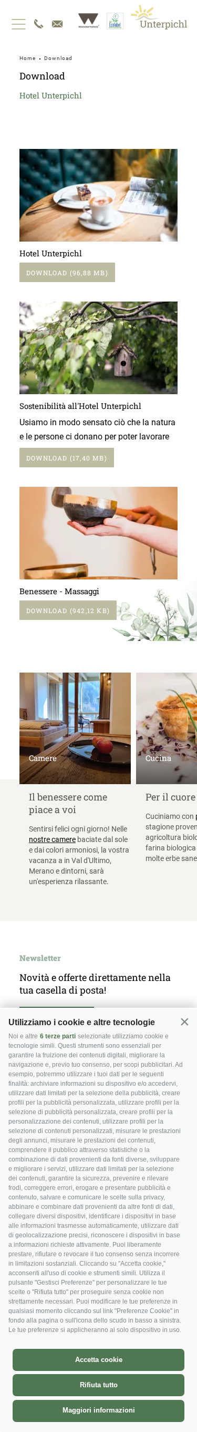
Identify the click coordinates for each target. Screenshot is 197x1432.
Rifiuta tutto (99, 1385)
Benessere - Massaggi (59, 591)
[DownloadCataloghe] (98, 195)
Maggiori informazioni (99, 1410)
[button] (184, 1021)
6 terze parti (58, 1036)
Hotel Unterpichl (50, 253)
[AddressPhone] (38, 23)
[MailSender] (57, 23)
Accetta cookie (98, 1360)
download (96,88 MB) (67, 272)
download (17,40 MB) (66, 458)
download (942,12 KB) (68, 610)
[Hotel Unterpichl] (159, 17)
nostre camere (52, 839)
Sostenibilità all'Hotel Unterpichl (80, 405)
